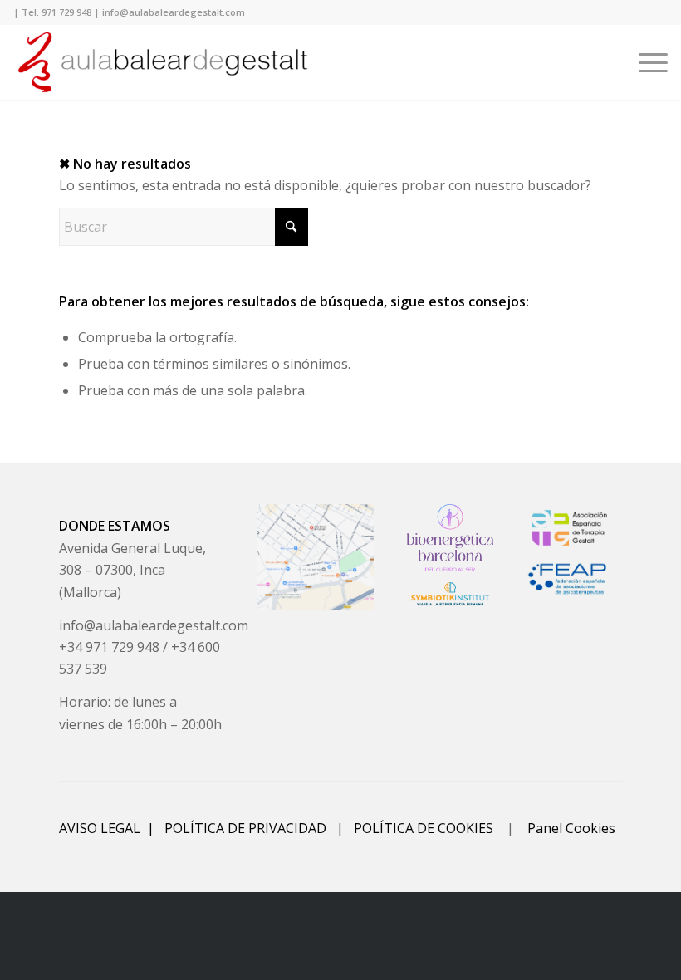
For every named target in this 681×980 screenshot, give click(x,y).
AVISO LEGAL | (111, 828)
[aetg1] (569, 527)
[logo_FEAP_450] (569, 579)
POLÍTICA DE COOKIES (423, 828)
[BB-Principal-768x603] (449, 537)
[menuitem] (645, 62)
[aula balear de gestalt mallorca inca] (315, 557)
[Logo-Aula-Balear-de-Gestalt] (162, 62)
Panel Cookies (571, 828)
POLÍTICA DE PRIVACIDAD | (259, 828)
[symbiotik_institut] (449, 594)
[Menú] (645, 62)
